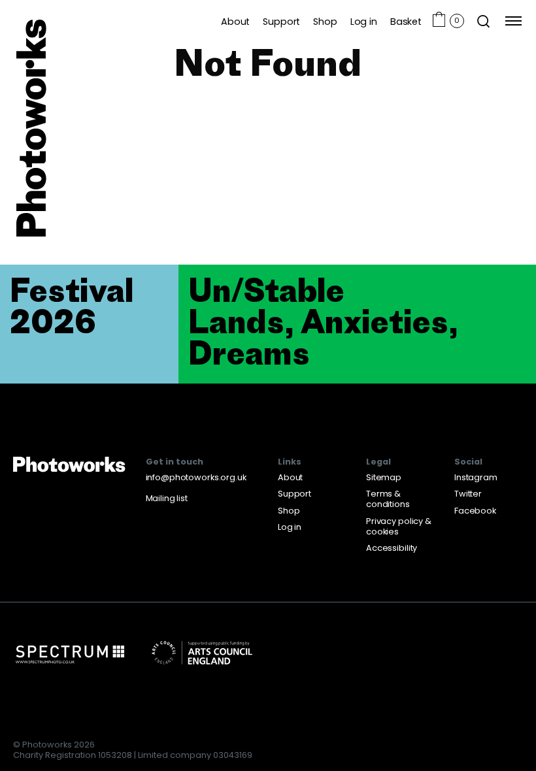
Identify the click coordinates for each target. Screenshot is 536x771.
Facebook (475, 510)
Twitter (468, 493)
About (235, 21)
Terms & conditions (388, 499)
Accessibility (391, 547)
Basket (406, 21)
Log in (363, 21)
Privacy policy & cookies (398, 526)
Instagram (475, 477)
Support (281, 21)
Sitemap (383, 477)
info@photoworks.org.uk (196, 477)
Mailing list (167, 498)
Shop (325, 21)
